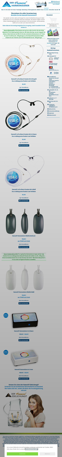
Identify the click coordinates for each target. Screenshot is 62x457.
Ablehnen (47, 453)
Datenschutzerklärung (31, 449)
